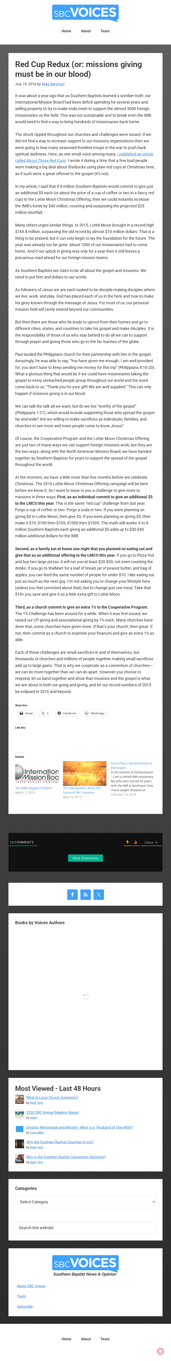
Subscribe (25, 1306)
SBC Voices (85, 13)
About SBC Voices (31, 1286)
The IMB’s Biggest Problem (33, 788)
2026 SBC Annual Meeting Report (52, 1112)
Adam (33, 1117)
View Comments (85, 858)
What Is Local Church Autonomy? (52, 1097)
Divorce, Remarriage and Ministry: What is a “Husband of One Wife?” (80, 1127)
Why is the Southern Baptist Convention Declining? (66, 1157)
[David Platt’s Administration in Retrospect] (135, 779)
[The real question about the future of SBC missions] (84, 773)
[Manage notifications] (160, 1351)
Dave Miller (37, 1132)
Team (21, 1296)
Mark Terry (36, 1102)
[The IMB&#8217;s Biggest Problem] (37, 773)
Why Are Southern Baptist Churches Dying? (60, 1142)
